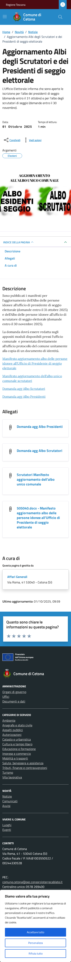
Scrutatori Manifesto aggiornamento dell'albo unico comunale (36, 479)
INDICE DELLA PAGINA (16, 242)
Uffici (5, 696)
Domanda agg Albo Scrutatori (23, 389)
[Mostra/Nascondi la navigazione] (4, 16)
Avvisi (6, 805)
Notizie (7, 796)
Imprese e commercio (16, 753)
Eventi (6, 829)
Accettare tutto (35, 932)
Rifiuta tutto (36, 953)
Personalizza (35, 943)
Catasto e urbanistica (16, 739)
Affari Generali (17, 576)
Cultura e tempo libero (17, 744)
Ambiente (8, 720)
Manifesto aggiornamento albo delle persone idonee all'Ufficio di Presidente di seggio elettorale (34, 363)
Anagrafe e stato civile (17, 725)
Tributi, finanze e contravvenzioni (24, 767)
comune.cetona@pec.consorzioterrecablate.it (32, 882)
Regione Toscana (15, 5)
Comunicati (10, 801)
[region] (35, 926)
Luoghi (6, 825)
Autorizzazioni (11, 734)
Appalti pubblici (12, 730)
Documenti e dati (13, 701)
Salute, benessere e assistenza (22, 763)
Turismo (7, 772)
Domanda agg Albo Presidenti (24, 396)
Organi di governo (14, 692)
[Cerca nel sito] (60, 17)
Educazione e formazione (19, 748)
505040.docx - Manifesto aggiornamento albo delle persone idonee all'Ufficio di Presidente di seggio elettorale (38, 518)
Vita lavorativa (12, 777)
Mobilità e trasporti (15, 758)
